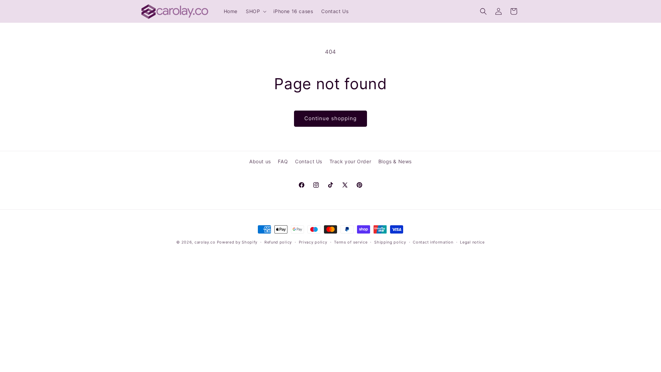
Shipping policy (390, 242)
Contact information (433, 242)
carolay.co (205, 242)
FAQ (283, 161)
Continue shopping (330, 118)
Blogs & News (395, 161)
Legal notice (472, 242)
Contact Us (308, 161)
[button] (255, 11)
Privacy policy (313, 242)
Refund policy (278, 242)
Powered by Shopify (237, 242)
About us (260, 161)
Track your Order (350, 161)
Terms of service (350, 242)
